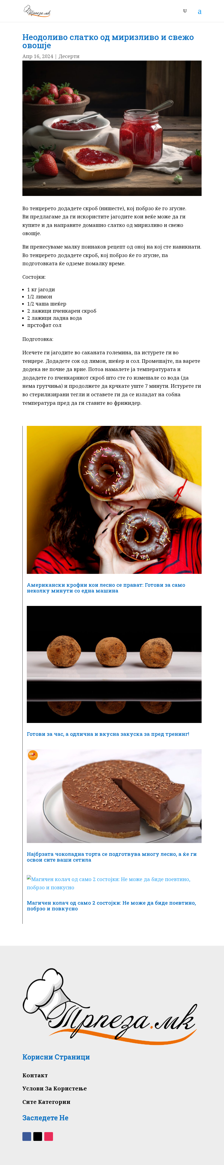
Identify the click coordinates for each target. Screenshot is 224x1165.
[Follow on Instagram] (48, 1136)
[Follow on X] (37, 1136)
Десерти (68, 56)
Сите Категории (46, 1102)
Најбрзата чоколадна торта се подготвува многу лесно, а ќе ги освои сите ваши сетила (112, 856)
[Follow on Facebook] (26, 1136)
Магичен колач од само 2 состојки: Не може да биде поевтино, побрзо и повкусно (111, 905)
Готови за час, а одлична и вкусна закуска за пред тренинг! (108, 733)
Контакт (35, 1075)
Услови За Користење (54, 1088)
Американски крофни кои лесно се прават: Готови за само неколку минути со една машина (106, 587)
